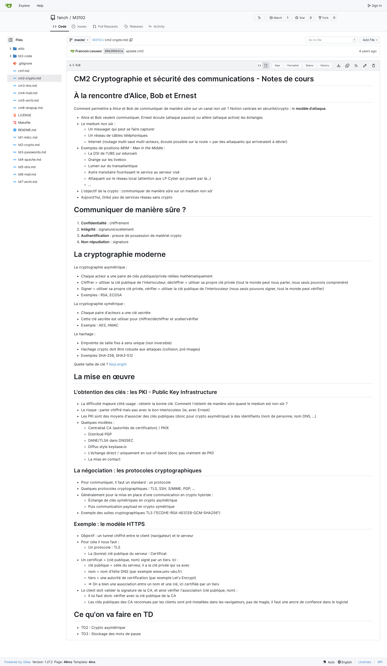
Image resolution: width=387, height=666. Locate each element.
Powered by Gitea (17, 662)
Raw (277, 65)
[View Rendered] (265, 65)
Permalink (293, 65)
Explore (24, 5)
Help (40, 5)
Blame (309, 65)
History (324, 65)
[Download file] (338, 65)
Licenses (364, 662)
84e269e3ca (114, 51)
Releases (136, 26)
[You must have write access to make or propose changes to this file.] (373, 65)
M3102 (79, 17)
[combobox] (331, 40)
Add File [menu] (369, 40)
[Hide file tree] (10, 40)
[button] (276, 17)
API (380, 662)
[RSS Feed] (259, 17)
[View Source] (259, 65)
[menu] (329, 662)
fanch (62, 17)
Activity (159, 26)
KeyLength (118, 364)
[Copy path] (130, 39)
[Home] (8, 6)
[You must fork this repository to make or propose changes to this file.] (364, 65)
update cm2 (135, 51)
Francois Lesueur (88, 51)
